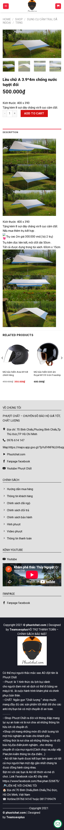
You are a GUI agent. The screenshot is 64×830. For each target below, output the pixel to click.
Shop (19, 19)
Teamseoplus (19, 629)
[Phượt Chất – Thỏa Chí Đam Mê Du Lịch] (32, 6)
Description (10, 132)
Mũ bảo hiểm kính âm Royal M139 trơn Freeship (47, 373)
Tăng (19, 22)
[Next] (55, 44)
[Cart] (58, 6)
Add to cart (34, 113)
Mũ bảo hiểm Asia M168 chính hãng (15, 373)
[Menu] (6, 6)
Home (7, 19)
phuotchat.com (36, 625)
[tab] (32, 132)
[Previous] (8, 44)
